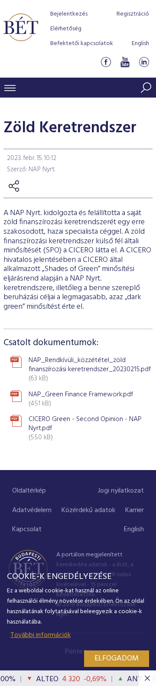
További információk (40, 635)
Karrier (134, 510)
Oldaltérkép (29, 491)
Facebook (105, 62)
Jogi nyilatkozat (121, 491)
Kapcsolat (27, 529)
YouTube (124, 62)
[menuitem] (29, 491)
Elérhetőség (65, 29)
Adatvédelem (32, 510)
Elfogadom (116, 658)
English (140, 44)
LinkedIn (144, 62)
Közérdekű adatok (88, 510)
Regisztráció (133, 14)
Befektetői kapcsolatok (81, 44)
